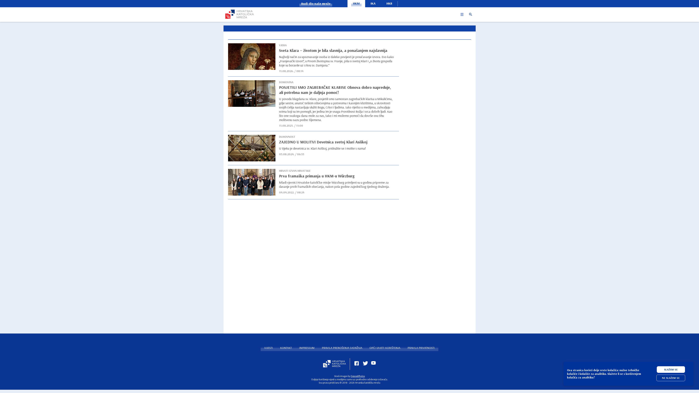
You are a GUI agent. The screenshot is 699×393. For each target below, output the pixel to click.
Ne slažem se (671, 378)
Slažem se (671, 369)
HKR (389, 3)
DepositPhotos (358, 376)
